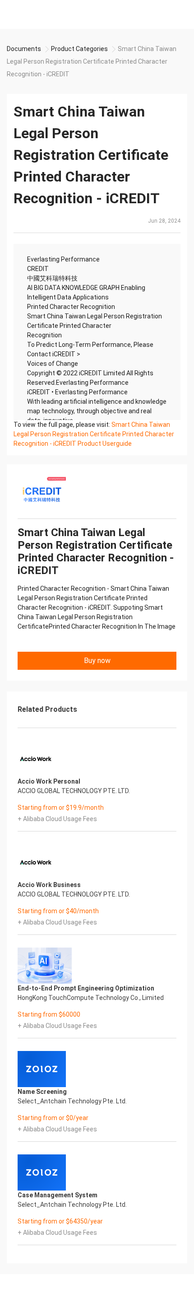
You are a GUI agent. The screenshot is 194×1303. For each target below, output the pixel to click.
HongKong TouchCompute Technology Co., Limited (91, 997)
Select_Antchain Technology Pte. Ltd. (72, 1101)
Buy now (97, 660)
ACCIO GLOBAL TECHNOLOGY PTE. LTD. (74, 790)
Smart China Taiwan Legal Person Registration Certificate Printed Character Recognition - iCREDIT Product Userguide (94, 434)
